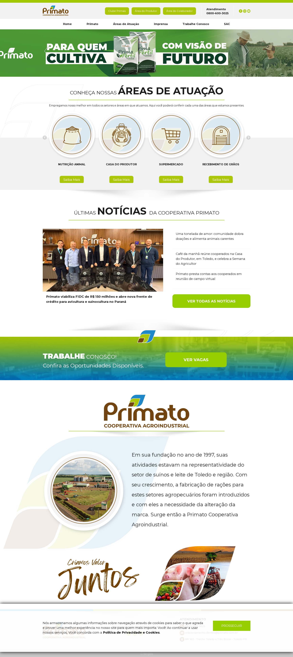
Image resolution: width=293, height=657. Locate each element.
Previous (47, 51)
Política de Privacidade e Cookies (131, 632)
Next (246, 51)
